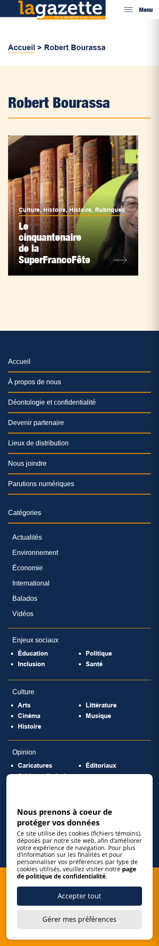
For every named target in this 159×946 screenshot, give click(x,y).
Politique (99, 653)
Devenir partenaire (36, 422)
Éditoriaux (101, 765)
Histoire (54, 209)
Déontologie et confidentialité (52, 402)
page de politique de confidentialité (76, 872)
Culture (29, 209)
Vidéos (22, 613)
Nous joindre (27, 463)
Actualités (27, 537)
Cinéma (29, 715)
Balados (24, 598)
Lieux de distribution (38, 443)
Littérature (101, 705)
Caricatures (35, 765)
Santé (94, 663)
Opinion (24, 752)
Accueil (21, 47)
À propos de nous (34, 382)
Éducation (33, 653)
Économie (27, 568)
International (31, 583)
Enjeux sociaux (35, 640)
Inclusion (31, 663)
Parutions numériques (41, 483)
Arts (24, 705)
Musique (98, 715)
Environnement (35, 552)
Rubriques (110, 209)
